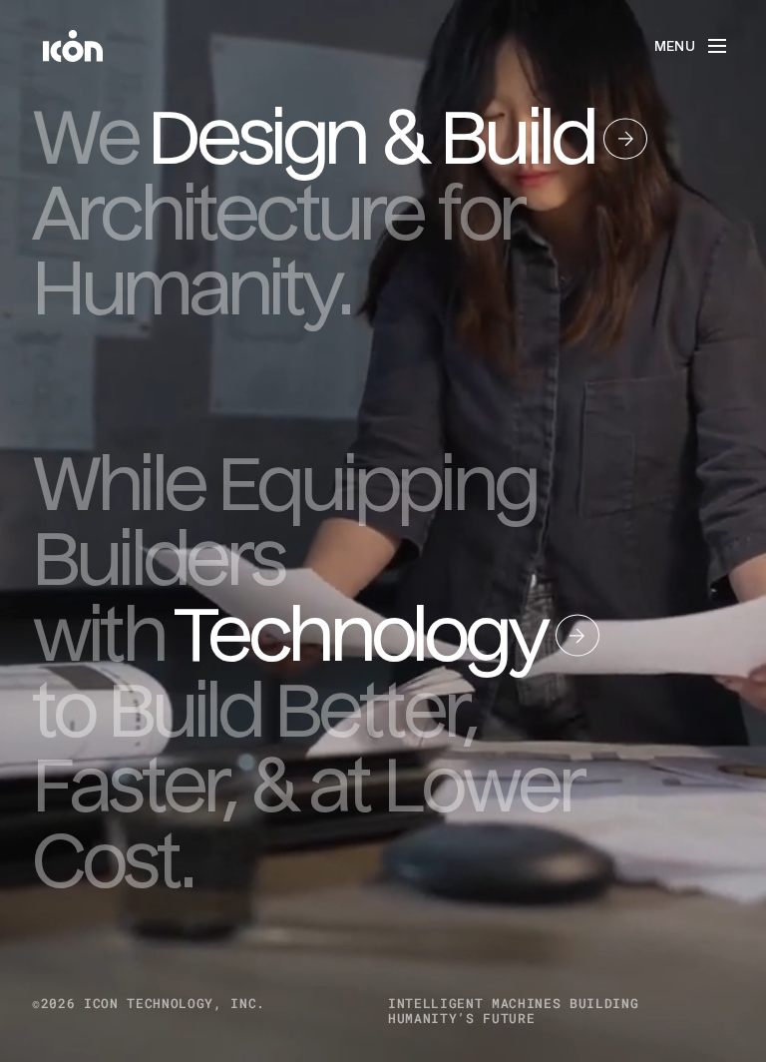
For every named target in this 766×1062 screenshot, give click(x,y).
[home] (73, 46)
